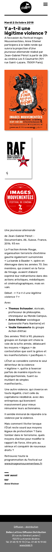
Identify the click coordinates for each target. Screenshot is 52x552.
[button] (26, 100)
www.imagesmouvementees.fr (23, 463)
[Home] (26, 7)
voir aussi (10, 475)
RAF (6, 480)
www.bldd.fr (26, 545)
